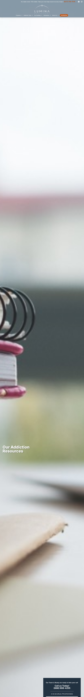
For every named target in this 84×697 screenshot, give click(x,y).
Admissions (46, 15)
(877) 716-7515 (69, 2)
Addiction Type (27, 15)
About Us (54, 15)
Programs (18, 15)
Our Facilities (37, 15)
